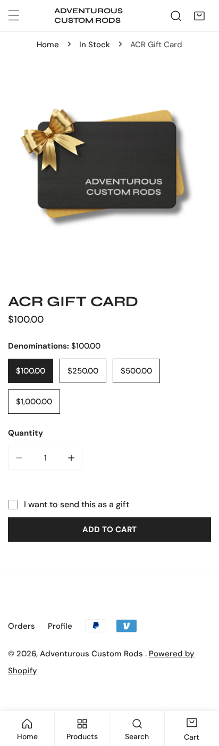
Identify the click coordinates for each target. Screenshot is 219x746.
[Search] (176, 16)
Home (48, 44)
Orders (21, 626)
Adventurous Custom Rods (92, 653)
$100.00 (30, 371)
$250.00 (83, 371)
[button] (199, 16)
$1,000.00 (34, 401)
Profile (60, 626)
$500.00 (136, 371)
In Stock (94, 44)
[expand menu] (14, 15)
